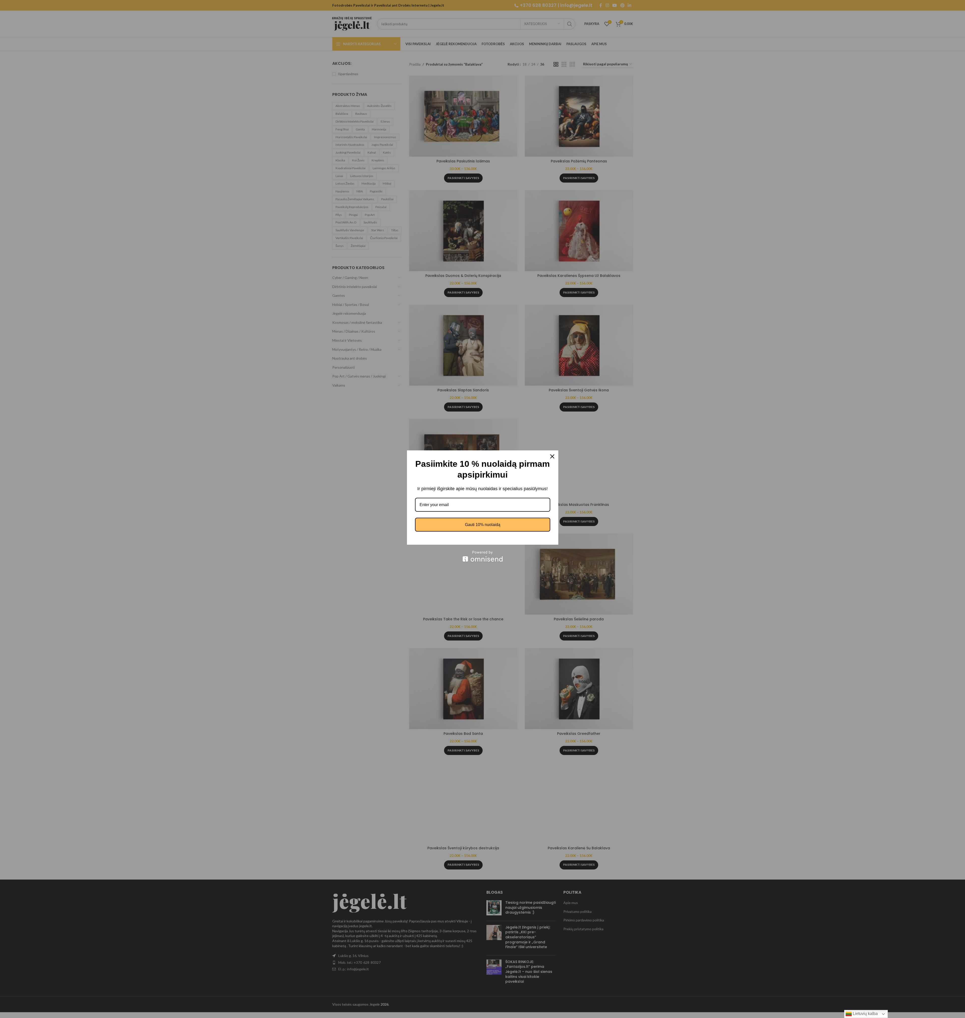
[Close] (552, 456)
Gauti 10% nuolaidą (482, 524)
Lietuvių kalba (865, 1013)
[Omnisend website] (482, 556)
